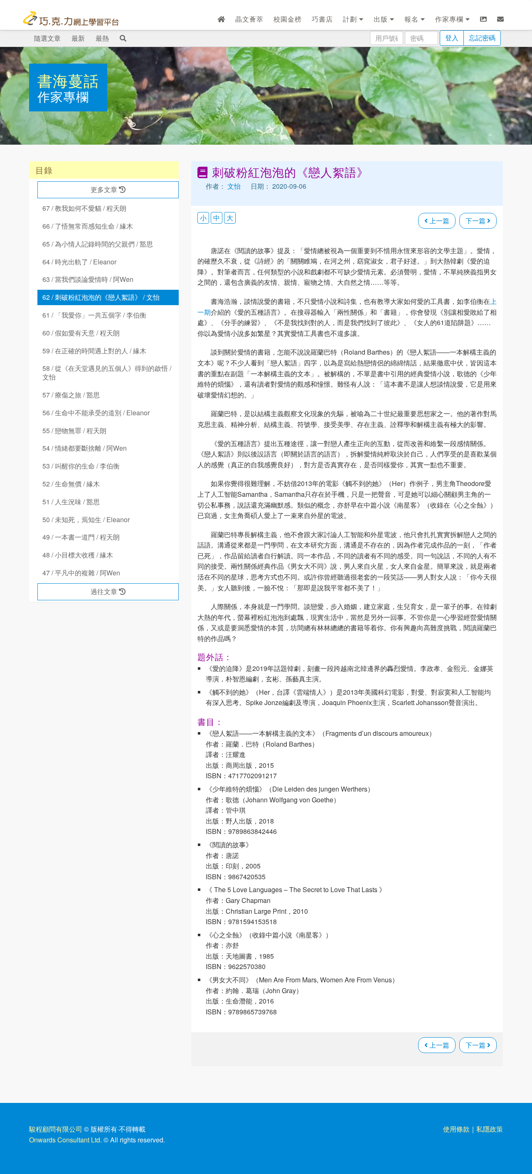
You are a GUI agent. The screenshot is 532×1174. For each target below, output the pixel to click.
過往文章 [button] (105, 591)
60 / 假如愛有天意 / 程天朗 (81, 333)
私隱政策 (489, 1129)
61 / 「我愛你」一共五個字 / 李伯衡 (94, 315)
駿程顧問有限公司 (55, 1129)
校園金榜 (287, 19)
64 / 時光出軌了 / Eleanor (79, 261)
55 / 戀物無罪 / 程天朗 (74, 430)
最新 (78, 38)
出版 (382, 19)
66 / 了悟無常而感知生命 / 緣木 (87, 226)
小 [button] (203, 217)
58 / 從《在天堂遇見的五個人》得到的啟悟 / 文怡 (106, 372)
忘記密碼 (482, 37)
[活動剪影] (483, 19)
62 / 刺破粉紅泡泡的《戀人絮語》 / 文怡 (101, 297)
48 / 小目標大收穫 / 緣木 (77, 555)
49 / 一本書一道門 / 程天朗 (81, 537)
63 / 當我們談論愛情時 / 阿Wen (87, 279)
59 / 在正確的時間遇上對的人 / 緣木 (94, 350)
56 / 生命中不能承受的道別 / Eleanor (96, 412)
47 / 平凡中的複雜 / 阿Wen (81, 572)
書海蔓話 (68, 80)
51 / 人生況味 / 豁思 (71, 501)
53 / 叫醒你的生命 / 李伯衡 (81, 466)
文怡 (234, 186)
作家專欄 (450, 19)
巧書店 (322, 19)
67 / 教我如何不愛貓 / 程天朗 (84, 208)
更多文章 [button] (105, 189)
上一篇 (438, 220)
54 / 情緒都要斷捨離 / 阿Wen (84, 448)
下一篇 (476, 220)
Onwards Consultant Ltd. (65, 1139)
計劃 (351, 19)
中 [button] (216, 217)
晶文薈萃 (249, 19)
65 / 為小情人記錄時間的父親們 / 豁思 (97, 244)
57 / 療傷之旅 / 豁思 (71, 395)
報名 (412, 19)
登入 (451, 37)
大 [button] (230, 217)
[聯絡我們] (500, 19)
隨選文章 (47, 38)
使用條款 (456, 1129)
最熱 (102, 38)
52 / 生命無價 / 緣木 (71, 483)
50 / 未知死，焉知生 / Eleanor (86, 519)
